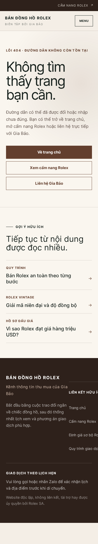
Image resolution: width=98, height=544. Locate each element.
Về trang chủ (49, 152)
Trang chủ (77, 408)
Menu (84, 21)
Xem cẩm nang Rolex (49, 167)
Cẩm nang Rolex (75, 5)
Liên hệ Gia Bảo (49, 183)
